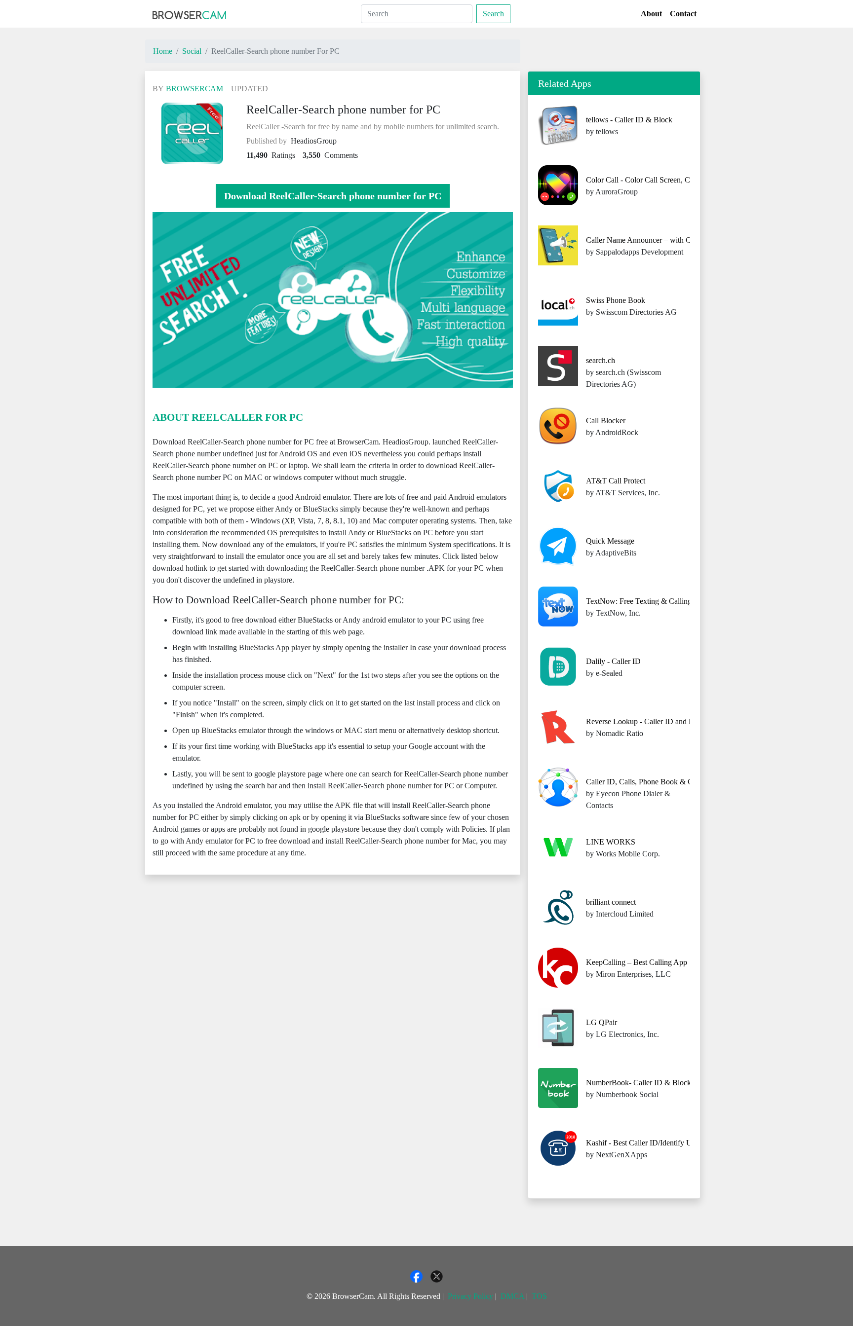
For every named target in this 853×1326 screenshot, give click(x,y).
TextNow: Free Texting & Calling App (646, 601)
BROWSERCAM (194, 88)
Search (493, 13)
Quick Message (610, 541)
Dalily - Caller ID (613, 661)
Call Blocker (605, 420)
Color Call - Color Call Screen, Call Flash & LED (664, 180)
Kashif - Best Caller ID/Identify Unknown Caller (662, 1143)
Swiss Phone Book (615, 300)
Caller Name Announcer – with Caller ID (650, 240)
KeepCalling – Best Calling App (636, 962)
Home (162, 51)
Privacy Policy (470, 1296)
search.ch (600, 360)
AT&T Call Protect (615, 481)
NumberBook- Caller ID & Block (638, 1082)
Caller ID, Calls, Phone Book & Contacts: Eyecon (664, 781)
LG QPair (601, 1022)
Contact (683, 13)
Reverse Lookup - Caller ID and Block (646, 721)
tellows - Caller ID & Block (629, 119)
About (651, 13)
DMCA (512, 1296)
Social (191, 51)
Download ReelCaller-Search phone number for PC (332, 195)
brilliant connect (611, 902)
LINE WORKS (610, 842)
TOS (539, 1296)
